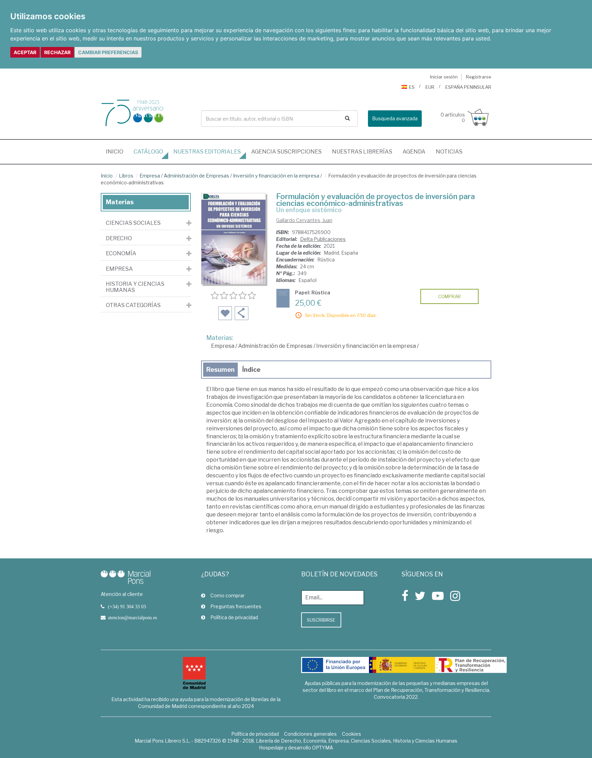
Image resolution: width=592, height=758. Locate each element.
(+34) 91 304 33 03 (127, 606)
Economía (121, 253)
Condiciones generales (310, 734)
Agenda (414, 151)
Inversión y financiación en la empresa (276, 176)
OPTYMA (322, 747)
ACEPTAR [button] (25, 52)
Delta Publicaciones (323, 239)
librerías (362, 151)
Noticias (449, 151)
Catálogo (148, 151)
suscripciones (286, 151)
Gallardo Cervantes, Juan (304, 220)
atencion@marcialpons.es (132, 617)
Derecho (119, 238)
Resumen (220, 369)
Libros (126, 176)
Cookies (351, 734)
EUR (430, 87)
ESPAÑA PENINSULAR (468, 87)
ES (412, 87)
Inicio (117, 151)
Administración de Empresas (196, 176)
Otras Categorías (133, 305)
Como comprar (227, 595)
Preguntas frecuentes (235, 606)
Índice (251, 369)
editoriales (207, 151)
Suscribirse (321, 620)
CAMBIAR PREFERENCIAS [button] (108, 52)
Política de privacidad (234, 617)
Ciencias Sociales (133, 223)
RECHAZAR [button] (57, 52)
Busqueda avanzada (395, 118)
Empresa (149, 176)
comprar (449, 296)
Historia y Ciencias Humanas (135, 287)
